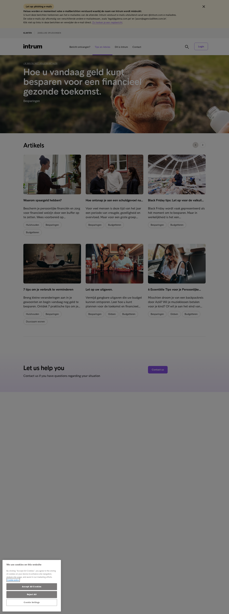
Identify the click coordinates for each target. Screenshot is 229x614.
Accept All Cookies (31, 586)
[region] (31, 586)
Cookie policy (13, 580)
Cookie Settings (32, 602)
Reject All (32, 594)
